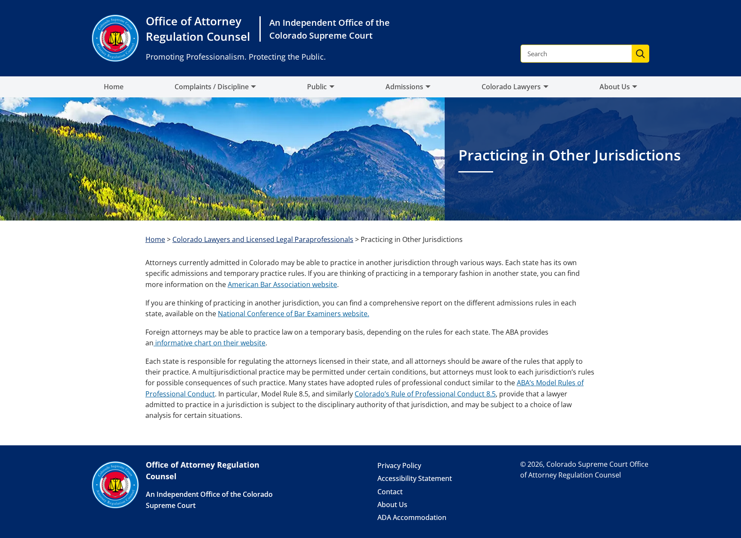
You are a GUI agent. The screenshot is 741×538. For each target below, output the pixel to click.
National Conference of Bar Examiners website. (293, 313)
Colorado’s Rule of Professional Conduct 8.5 (425, 394)
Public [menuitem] (317, 86)
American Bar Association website (282, 284)
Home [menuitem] (114, 86)
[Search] (640, 53)
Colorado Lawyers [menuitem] (511, 86)
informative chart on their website (209, 343)
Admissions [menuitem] (404, 86)
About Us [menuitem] (614, 86)
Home (155, 239)
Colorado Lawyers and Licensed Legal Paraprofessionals (262, 239)
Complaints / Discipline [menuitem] (212, 86)
